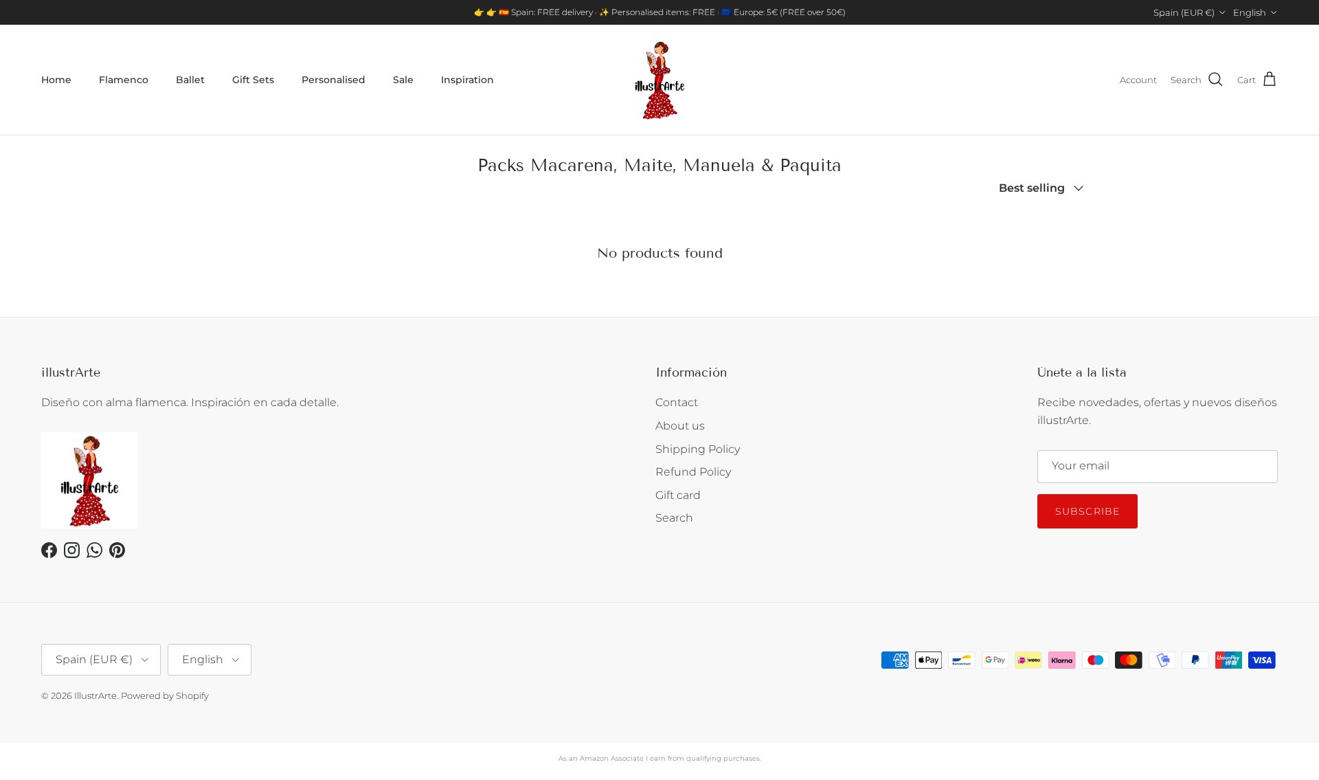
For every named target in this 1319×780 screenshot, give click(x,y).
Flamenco (123, 80)
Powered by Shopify (165, 695)
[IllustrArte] (659, 79)
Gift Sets (253, 80)
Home (56, 80)
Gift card (678, 495)
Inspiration (467, 80)
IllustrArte (95, 695)
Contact (676, 402)
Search (674, 517)
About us (680, 425)
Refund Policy (693, 471)
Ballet (190, 80)
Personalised (333, 80)
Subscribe (1087, 511)
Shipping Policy (697, 449)
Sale (403, 80)
